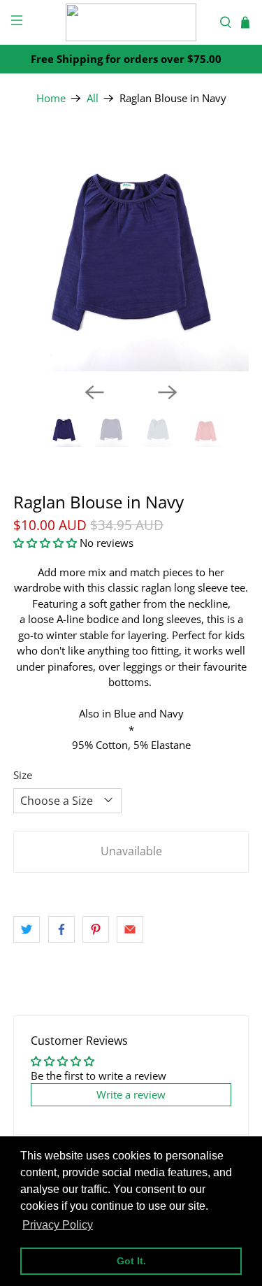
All (93, 98)
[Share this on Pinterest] (95, 929)
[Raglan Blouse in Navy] (130, 253)
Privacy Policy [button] (57, 1225)
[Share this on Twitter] (26, 929)
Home (51, 98)
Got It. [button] (131, 1260)
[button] (45, 543)
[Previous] (94, 392)
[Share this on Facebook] (61, 929)
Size (22, 775)
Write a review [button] (131, 1094)
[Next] (167, 392)
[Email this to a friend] (130, 929)
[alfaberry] (131, 22)
